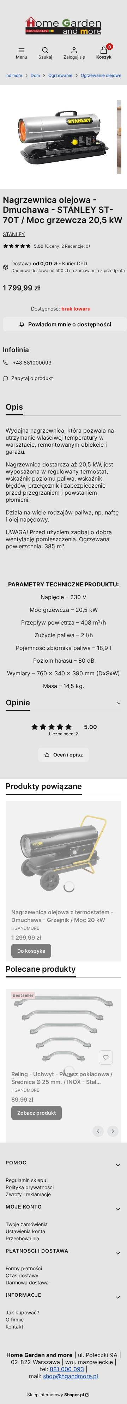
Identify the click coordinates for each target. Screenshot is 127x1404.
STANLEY (14, 234)
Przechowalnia (22, 1238)
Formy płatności (24, 1268)
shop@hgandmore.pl (70, 1376)
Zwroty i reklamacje (28, 1194)
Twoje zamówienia (27, 1224)
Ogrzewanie (60, 75)
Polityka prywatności (30, 1187)
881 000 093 (67, 1369)
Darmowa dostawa (27, 1282)
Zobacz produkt (36, 1113)
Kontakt (14, 1327)
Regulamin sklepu (26, 1180)
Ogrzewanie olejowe (101, 75)
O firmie (15, 1319)
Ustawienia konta (25, 1231)
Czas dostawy (22, 1275)
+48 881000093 (32, 363)
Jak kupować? (22, 1312)
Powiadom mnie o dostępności (69, 324)
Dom (35, 75)
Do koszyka (31, 951)
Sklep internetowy (55, 1394)
